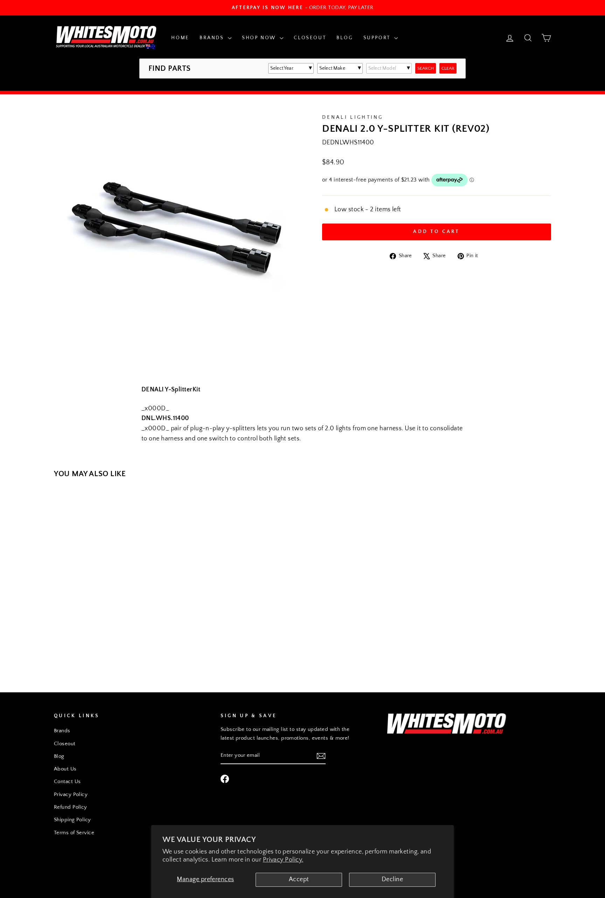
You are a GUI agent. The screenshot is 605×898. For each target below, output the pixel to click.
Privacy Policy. (283, 859)
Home (180, 38)
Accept (299, 879)
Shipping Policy (72, 820)
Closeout (310, 38)
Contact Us (67, 781)
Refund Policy (70, 807)
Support (377, 38)
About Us (65, 769)
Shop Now (260, 38)
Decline (392, 879)
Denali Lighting (352, 117)
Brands (213, 38)
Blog (344, 38)
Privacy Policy (71, 794)
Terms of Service (74, 833)
